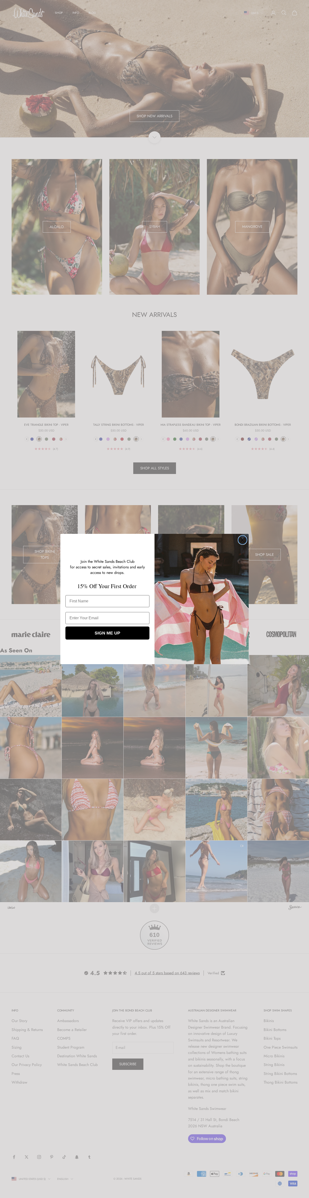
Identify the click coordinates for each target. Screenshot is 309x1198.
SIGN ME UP (107, 633)
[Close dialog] (242, 540)
